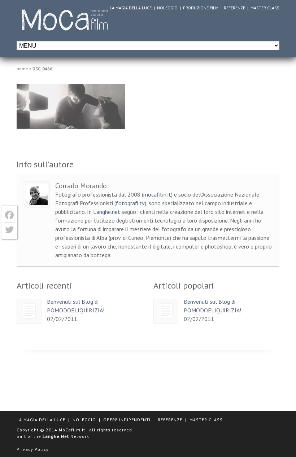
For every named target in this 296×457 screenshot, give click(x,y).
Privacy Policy (33, 449)
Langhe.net (106, 211)
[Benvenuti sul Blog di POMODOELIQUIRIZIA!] (29, 311)
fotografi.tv (130, 203)
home (22, 68)
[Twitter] (9, 230)
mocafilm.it (157, 194)
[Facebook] (9, 215)
